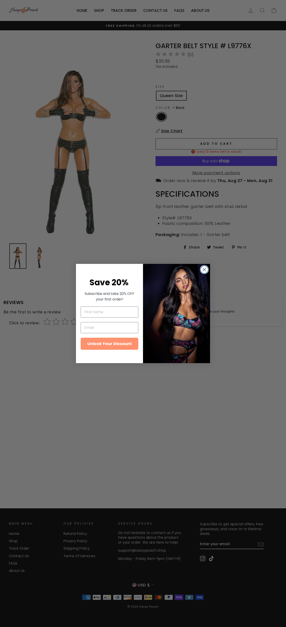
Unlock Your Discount (109, 343)
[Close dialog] (204, 269)
